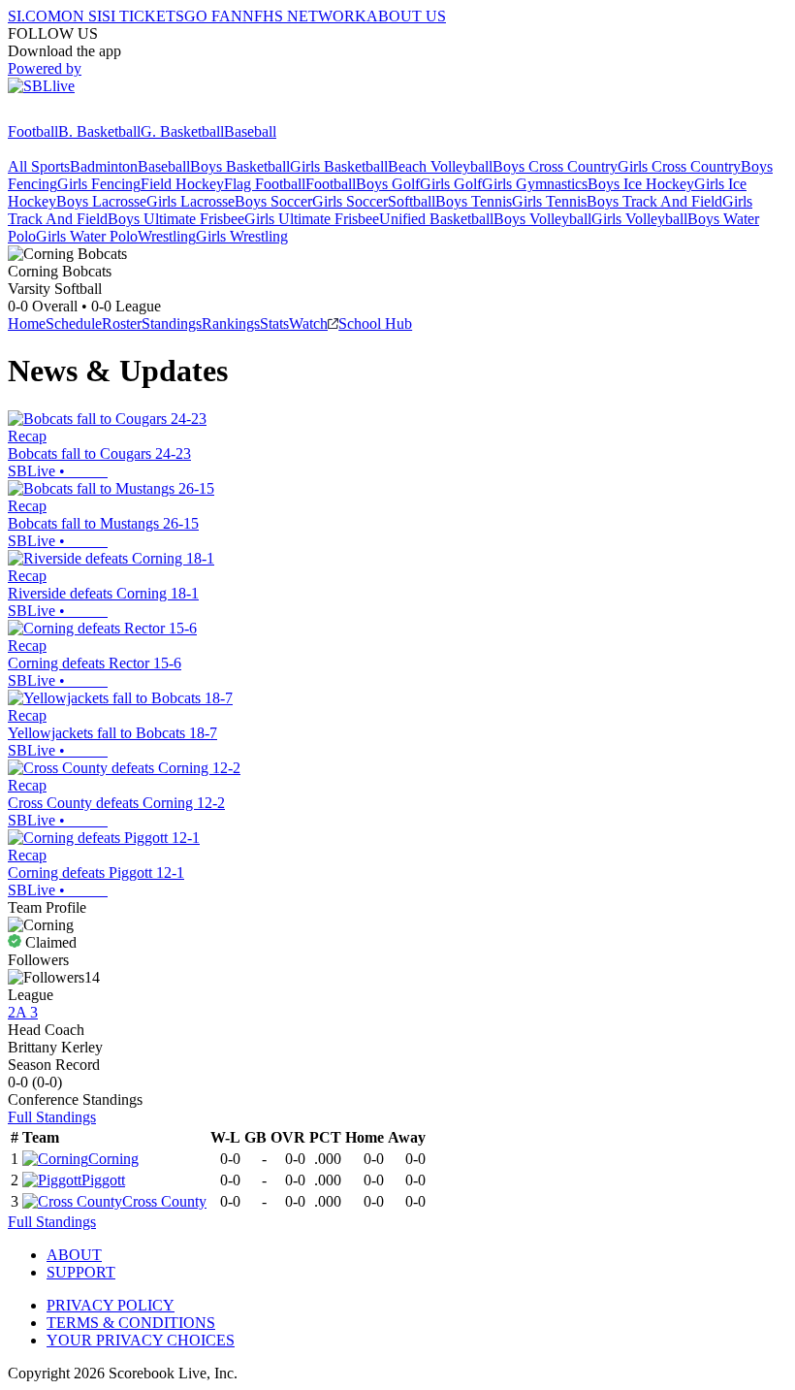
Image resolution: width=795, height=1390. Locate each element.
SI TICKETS (143, 16)
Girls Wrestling (242, 236)
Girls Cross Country (679, 166)
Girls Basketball (339, 166)
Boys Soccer (273, 201)
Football (33, 131)
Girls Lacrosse (190, 201)
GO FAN (213, 16)
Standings (172, 323)
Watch (308, 323)
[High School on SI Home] (82, 114)
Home (27, 323)
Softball (411, 201)
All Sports (39, 166)
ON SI (81, 16)
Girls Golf (451, 184)
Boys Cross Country (555, 166)
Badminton (104, 166)
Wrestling (167, 236)
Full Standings (52, 1117)
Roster (122, 323)
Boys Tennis (473, 201)
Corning (113, 1158)
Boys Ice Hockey (641, 184)
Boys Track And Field (654, 201)
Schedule (74, 323)
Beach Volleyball (440, 166)
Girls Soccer (350, 201)
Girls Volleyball (639, 218)
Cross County (164, 1201)
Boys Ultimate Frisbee (176, 218)
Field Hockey (182, 184)
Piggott (103, 1180)
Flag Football (264, 184)
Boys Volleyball (542, 218)
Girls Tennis (549, 201)
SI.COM (34, 16)
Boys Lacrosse (101, 201)
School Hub (375, 323)
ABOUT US (406, 16)
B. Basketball (99, 131)
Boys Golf (388, 184)
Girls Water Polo (87, 236)
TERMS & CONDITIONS (131, 1322)
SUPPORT (81, 1272)
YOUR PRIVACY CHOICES (141, 1340)
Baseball (250, 131)
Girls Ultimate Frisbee (311, 218)
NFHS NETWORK (304, 16)
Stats (274, 323)
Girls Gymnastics (535, 184)
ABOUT (74, 1254)
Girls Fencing (99, 184)
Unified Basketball (436, 218)
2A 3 (23, 1012)
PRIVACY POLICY (111, 1305)
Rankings (231, 323)
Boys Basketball (240, 166)
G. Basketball (182, 131)
